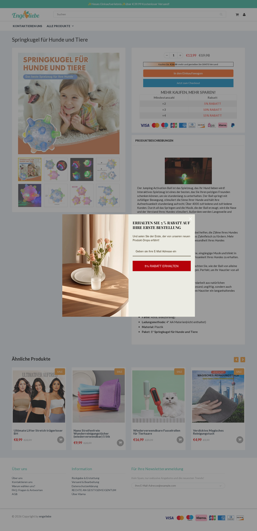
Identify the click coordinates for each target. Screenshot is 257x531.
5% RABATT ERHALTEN (162, 266)
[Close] (190, 218)
